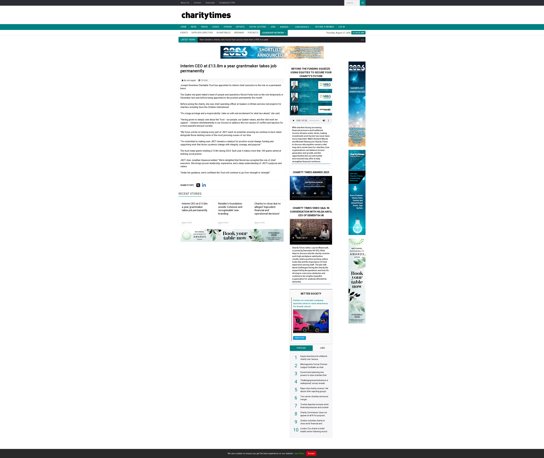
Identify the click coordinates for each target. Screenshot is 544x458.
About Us (185, 3)
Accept (311, 453)
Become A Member (324, 27)
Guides (215, 27)
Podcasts (253, 32)
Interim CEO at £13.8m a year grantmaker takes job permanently (195, 207)
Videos (204, 27)
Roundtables (223, 32)
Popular (301, 348)
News (193, 27)
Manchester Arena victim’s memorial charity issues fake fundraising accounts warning (242, 40)
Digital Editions (257, 27)
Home (183, 27)
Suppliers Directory (202, 32)
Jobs (273, 27)
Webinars (239, 32)
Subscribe (210, 3)
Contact (197, 3)
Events (184, 32)
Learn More (299, 453)
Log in (341, 27)
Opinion (228, 27)
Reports (240, 27)
